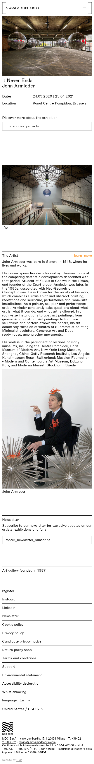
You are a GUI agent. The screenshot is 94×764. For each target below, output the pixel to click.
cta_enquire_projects (22, 126)
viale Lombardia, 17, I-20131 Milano (42, 738)
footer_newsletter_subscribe (28, 540)
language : (11, 700)
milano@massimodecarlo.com (37, 742)
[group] (47, 195)
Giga (19, 760)
